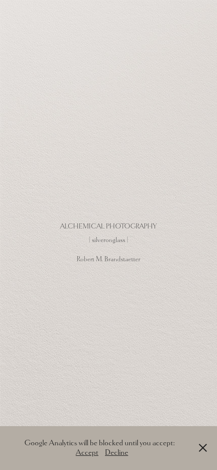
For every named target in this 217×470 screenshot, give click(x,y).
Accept (87, 452)
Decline (116, 452)
